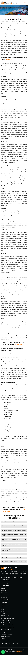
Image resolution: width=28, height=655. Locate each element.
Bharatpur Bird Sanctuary (7, 632)
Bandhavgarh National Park (8, 625)
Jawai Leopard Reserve (6, 634)
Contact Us (4, 597)
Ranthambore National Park (8, 627)
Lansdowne (4, 602)
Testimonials (4, 592)
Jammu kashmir (5, 615)
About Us (3, 588)
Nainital (3, 607)
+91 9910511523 (9, 59)
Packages (3, 590)
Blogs (2, 595)
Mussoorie (3, 604)
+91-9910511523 (6, 581)
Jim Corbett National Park (7, 618)
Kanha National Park (6, 620)
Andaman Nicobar (5, 636)
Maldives (3, 638)
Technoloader (18, 651)
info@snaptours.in (7, 583)
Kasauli (3, 611)
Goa (2, 640)
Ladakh (3, 613)
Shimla (2, 609)
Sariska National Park (6, 622)
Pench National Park (6, 629)
